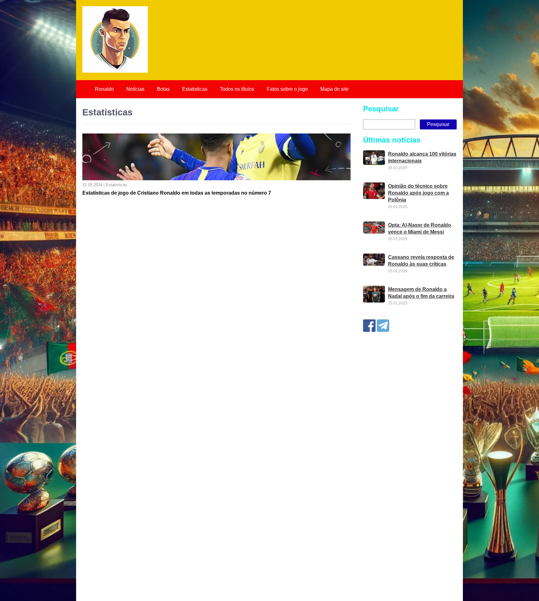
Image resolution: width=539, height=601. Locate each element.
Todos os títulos (237, 89)
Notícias (135, 89)
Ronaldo (104, 89)
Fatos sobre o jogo (287, 89)
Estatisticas (194, 89)
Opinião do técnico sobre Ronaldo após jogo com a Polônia (418, 192)
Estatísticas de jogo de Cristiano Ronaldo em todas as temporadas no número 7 (176, 193)
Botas (163, 89)
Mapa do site (334, 89)
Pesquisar (381, 108)
